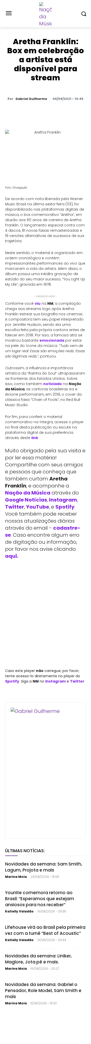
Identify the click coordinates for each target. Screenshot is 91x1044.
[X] (38, 112)
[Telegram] (61, 112)
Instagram (63, 499)
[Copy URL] (84, 112)
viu (37, 303)
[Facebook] (49, 112)
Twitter (14, 506)
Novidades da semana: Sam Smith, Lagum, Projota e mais (43, 867)
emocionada (51, 340)
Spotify (65, 506)
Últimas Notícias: (25, 851)
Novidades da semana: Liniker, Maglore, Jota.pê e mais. (38, 959)
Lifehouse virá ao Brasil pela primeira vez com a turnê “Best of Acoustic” (45, 930)
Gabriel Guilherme (31, 98)
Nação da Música (27, 492)
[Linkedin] (72, 112)
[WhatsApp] (26, 112)
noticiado (52, 383)
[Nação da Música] (45, 14)
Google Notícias (26, 499)
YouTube (37, 506)
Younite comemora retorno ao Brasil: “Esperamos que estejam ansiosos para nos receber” (39, 899)
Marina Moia (16, 877)
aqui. (11, 556)
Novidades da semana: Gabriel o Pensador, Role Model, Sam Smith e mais (43, 990)
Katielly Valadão (19, 911)
